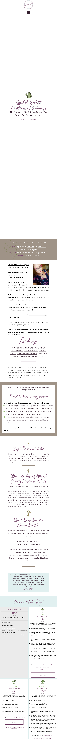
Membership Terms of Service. (48, 664)
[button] (28, 12)
